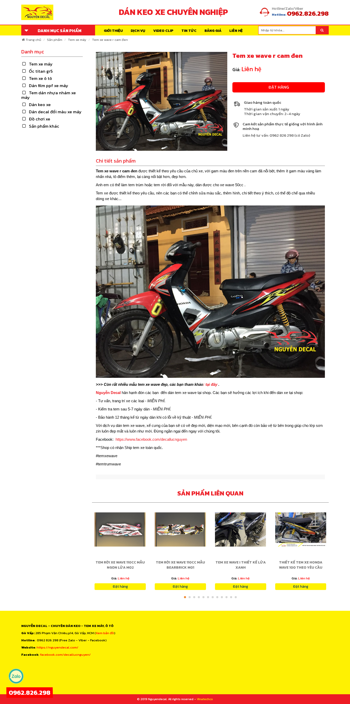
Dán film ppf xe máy (48, 85)
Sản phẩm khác (44, 126)
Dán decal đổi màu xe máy (55, 111)
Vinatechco (205, 699)
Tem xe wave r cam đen (110, 39)
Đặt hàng (279, 87)
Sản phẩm (54, 39)
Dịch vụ (138, 30)
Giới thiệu (113, 30)
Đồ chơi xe (39, 119)
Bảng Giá (212, 30)
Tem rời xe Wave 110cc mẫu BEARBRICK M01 (180, 565)
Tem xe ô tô (40, 78)
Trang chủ (33, 39)
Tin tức (189, 30)
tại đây (211, 384)
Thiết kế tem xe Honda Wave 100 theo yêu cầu (300, 565)
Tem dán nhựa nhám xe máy (48, 95)
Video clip (163, 30)
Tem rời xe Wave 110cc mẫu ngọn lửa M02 (120, 565)
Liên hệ (236, 30)
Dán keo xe (40, 104)
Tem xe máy (77, 39)
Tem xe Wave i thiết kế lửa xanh (240, 565)
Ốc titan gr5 (41, 71)
